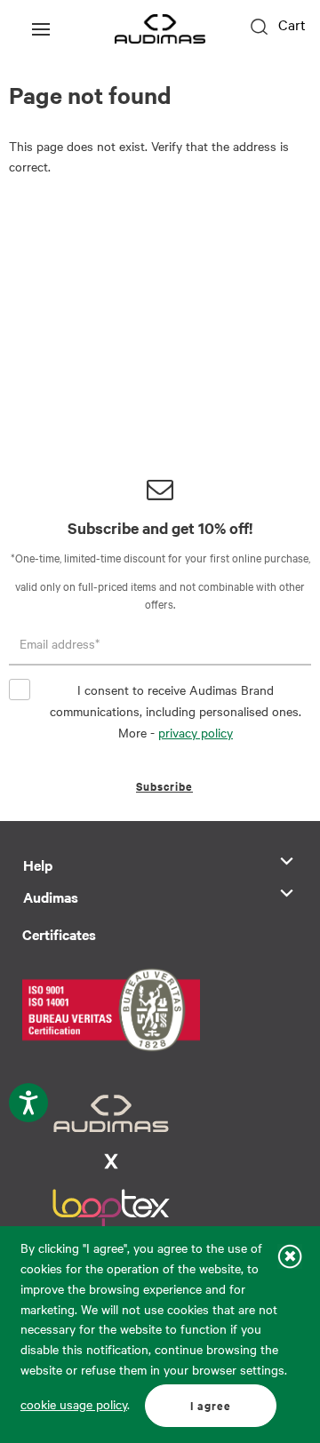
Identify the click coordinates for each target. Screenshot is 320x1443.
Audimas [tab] (50, 896)
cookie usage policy (73, 1404)
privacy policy (195, 732)
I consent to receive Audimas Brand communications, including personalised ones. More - (175, 711)
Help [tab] (37, 864)
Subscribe (164, 785)
